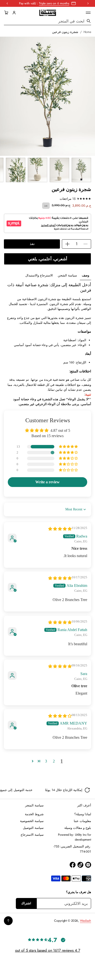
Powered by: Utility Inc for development (74, 837)
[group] (85, 275)
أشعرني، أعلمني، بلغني (47, 258)
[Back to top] (8, 920)
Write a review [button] (47, 482)
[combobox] (47, 21)
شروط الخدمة (34, 814)
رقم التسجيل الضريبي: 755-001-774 (72, 849)
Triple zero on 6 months (54, 3)
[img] (60, 529)
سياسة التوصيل (33, 828)
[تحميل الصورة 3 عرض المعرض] (37, 170)
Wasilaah (85, 921)
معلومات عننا (82, 821)
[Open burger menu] (88, 13)
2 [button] (54, 761)
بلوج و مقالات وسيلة (77, 828)
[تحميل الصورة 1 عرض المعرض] (81, 170)
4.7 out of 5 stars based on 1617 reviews (47, 950)
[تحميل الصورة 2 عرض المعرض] (59, 170)
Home (87, 32)
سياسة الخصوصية (32, 821)
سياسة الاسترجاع (32, 835)
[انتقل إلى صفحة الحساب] (14, 13)
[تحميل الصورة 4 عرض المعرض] (15, 170)
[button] (7, 13)
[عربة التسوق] (7, 13)
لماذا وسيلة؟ (82, 814)
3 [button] (46, 761)
